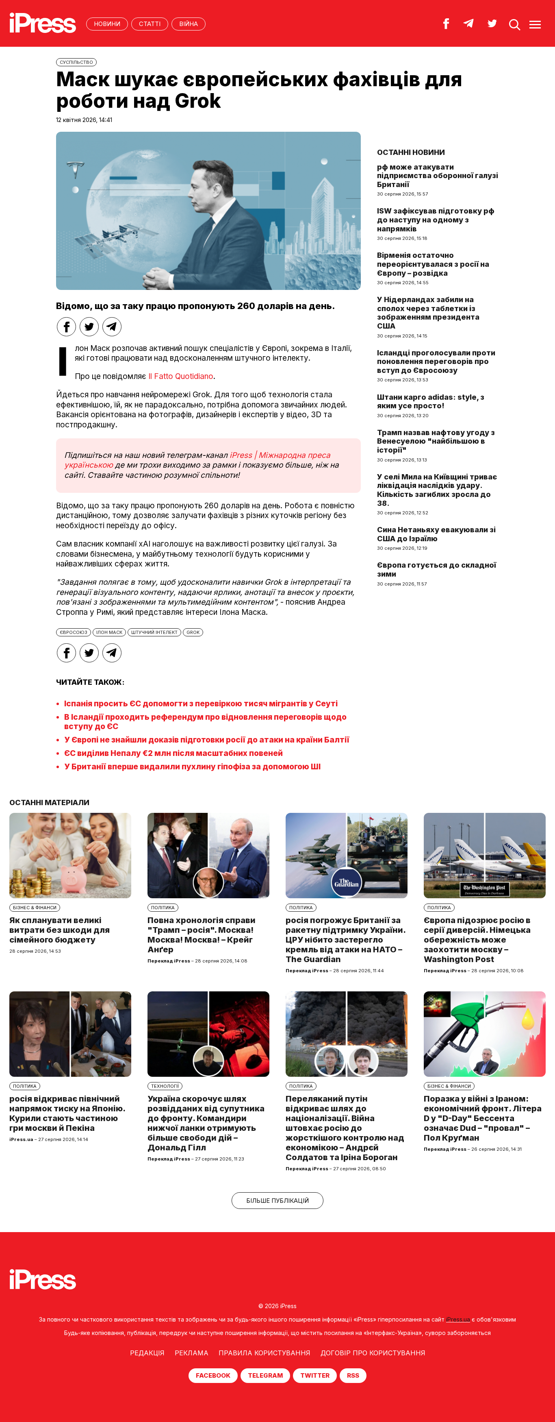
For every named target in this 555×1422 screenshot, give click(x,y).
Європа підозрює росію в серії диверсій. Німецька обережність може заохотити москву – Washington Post (477, 939)
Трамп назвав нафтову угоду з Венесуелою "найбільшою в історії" (436, 441)
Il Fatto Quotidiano (179, 376)
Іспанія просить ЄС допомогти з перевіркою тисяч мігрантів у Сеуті (201, 703)
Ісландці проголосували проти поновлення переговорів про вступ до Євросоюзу (436, 361)
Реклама (191, 1353)
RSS (353, 1375)
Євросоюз (73, 632)
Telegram (265, 1375)
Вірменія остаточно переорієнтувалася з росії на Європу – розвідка (433, 264)
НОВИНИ (107, 24)
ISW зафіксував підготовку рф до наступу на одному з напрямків (435, 220)
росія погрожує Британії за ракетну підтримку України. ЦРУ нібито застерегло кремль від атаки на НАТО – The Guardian (345, 939)
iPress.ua (458, 1319)
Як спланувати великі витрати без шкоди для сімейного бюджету (59, 930)
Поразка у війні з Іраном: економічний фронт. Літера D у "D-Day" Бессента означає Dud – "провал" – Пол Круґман (483, 1118)
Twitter (315, 1375)
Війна (188, 24)
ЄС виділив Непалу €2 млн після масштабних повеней (173, 753)
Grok (192, 632)
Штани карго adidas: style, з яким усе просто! (430, 401)
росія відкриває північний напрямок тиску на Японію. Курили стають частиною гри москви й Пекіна (67, 1113)
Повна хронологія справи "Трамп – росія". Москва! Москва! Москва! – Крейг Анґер (201, 934)
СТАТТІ (149, 24)
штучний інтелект (154, 632)
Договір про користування (373, 1353)
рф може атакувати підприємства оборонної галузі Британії (437, 176)
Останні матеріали (49, 802)
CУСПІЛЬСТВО (76, 62)
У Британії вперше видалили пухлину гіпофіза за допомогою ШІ (192, 766)
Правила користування (264, 1353)
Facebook (213, 1375)
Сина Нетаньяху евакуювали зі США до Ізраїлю (436, 534)
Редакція (147, 1353)
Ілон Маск (109, 632)
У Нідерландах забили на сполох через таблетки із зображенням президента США (428, 312)
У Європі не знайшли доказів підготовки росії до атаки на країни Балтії (206, 740)
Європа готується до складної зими (436, 569)
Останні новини (411, 152)
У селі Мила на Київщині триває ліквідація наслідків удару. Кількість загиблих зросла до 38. (437, 490)
